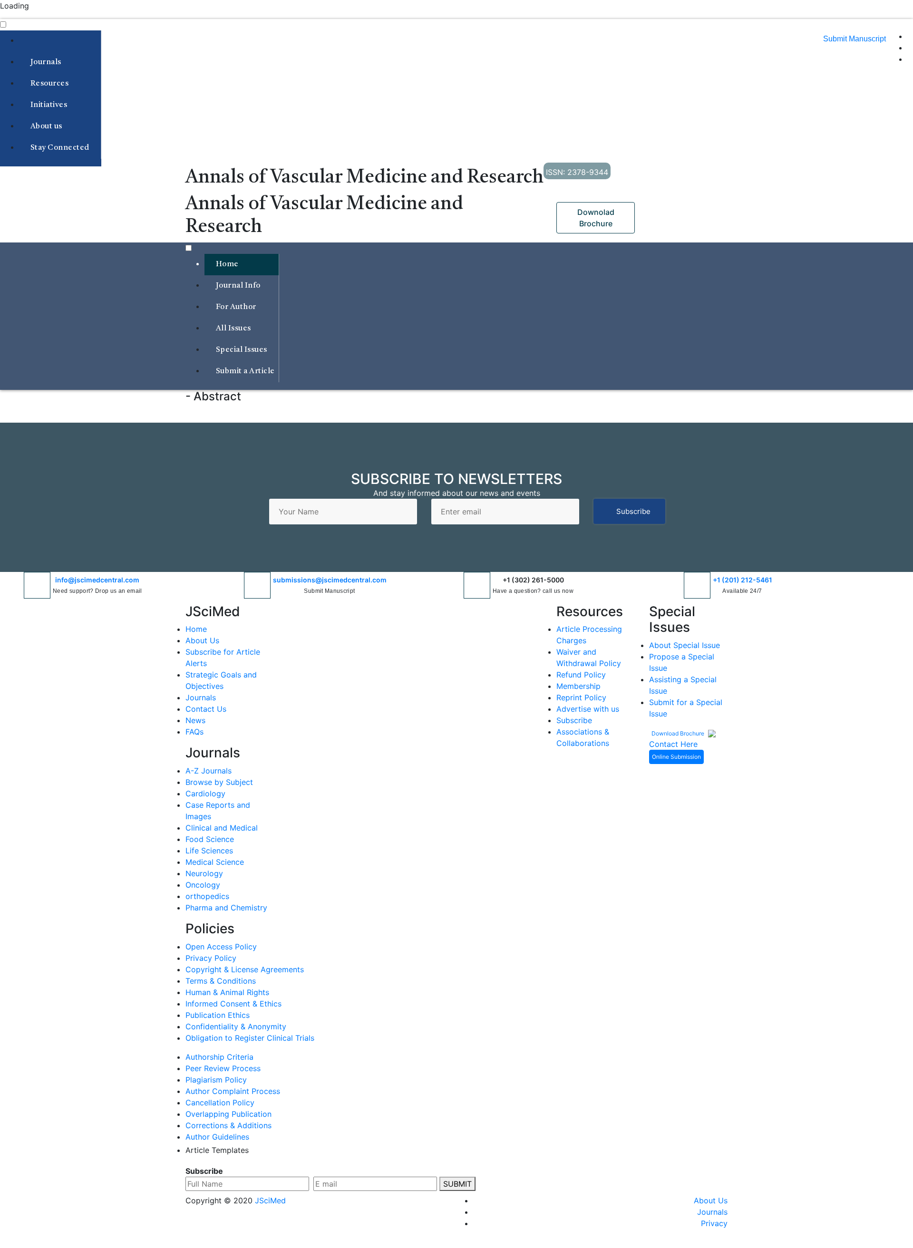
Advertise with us (587, 709)
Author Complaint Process (232, 1091)
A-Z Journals (208, 770)
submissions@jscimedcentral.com (330, 580)
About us (46, 126)
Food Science (209, 839)
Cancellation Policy (219, 1102)
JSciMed (270, 1200)
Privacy (714, 1223)
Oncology (202, 885)
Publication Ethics (217, 1015)
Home (226, 264)
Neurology (204, 873)
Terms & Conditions (220, 981)
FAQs (194, 731)
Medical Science (214, 862)
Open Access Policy (221, 946)
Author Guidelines (217, 1137)
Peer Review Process (223, 1068)
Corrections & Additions (228, 1125)
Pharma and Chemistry (226, 907)
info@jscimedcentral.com (97, 580)
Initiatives (48, 105)
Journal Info (238, 286)
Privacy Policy (210, 958)
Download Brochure (678, 733)
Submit (457, 1184)
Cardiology (205, 793)
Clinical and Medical (221, 827)
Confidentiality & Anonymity (235, 1026)
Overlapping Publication (228, 1114)
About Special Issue (684, 645)
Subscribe (633, 511)
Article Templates (217, 1150)
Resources (49, 83)
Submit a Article (244, 371)
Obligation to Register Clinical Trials (249, 1038)
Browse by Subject (219, 782)
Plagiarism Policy (216, 1079)
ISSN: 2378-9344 (577, 172)
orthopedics (207, 896)
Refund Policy (581, 674)
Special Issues (241, 350)
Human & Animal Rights (227, 992)
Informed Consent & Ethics (233, 1003)
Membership (578, 686)
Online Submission (676, 756)
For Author (236, 307)
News (195, 720)
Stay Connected (60, 148)
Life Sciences (209, 850)
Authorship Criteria (219, 1057)
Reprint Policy (581, 697)
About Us (202, 640)
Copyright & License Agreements (244, 969)
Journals (46, 62)
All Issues (233, 328)
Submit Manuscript (854, 39)
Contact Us (205, 709)
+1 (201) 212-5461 (742, 580)
